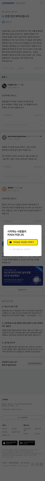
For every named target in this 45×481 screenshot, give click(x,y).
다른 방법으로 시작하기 (21, 249)
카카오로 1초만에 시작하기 (23, 242)
